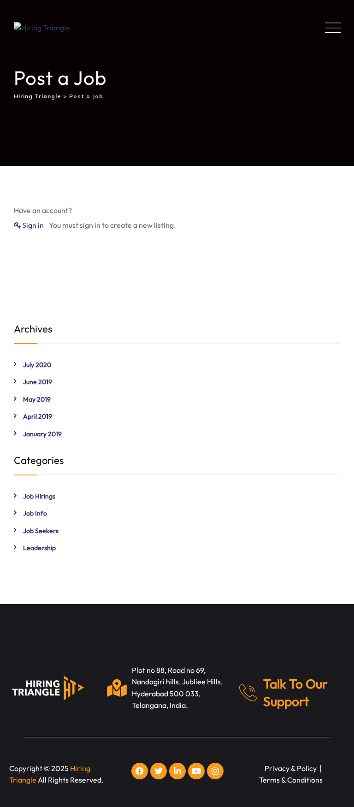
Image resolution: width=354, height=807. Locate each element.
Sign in (33, 225)
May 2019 (37, 399)
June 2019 (37, 382)
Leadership (39, 548)
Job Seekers (41, 531)
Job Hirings (39, 496)
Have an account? (43, 210)
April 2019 (37, 416)
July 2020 (37, 365)
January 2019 (42, 434)
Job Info (35, 513)
